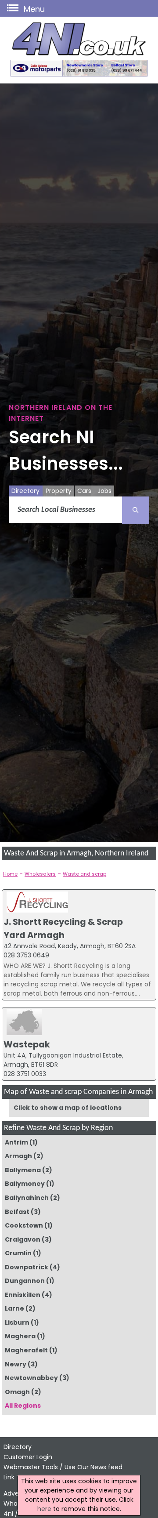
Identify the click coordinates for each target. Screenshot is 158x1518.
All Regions (23, 1405)
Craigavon (22, 1239)
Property (59, 490)
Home (10, 873)
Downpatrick (26, 1267)
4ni (8, 1513)
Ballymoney (25, 1183)
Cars (84, 490)
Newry (15, 1364)
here (44, 1508)
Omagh (17, 1392)
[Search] (135, 510)
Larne (14, 1308)
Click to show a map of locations (68, 1107)
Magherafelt (26, 1350)
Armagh (18, 1156)
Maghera (20, 1336)
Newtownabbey (31, 1377)
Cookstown (24, 1225)
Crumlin (18, 1253)
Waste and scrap (84, 873)
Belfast (17, 1211)
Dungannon (25, 1280)
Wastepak (27, 1044)
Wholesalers (40, 873)
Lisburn (17, 1322)
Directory (25, 490)
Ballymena (23, 1170)
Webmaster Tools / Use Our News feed (63, 1467)
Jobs (104, 490)
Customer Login (28, 1457)
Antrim (16, 1142)
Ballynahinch (27, 1197)
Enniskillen (22, 1294)
